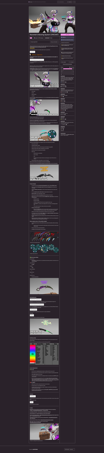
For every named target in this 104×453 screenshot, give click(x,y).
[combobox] (65, 62)
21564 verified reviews (70, 134)
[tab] (48, 31)
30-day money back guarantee (67, 64)
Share (72, 62)
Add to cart (67, 34)
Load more (62, 130)
